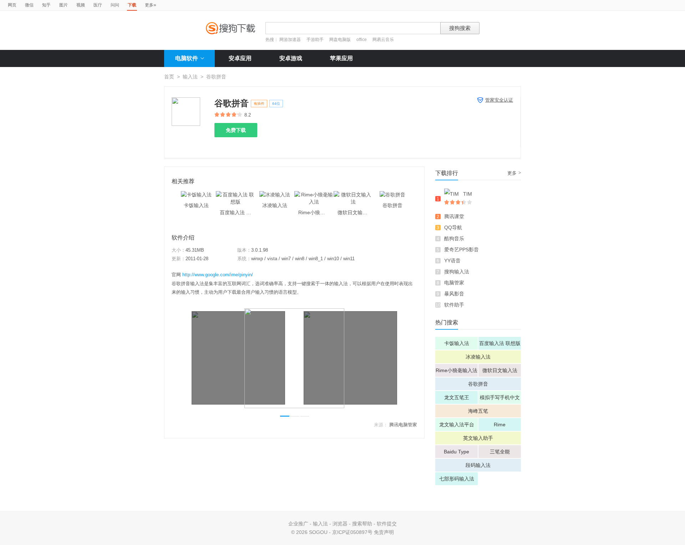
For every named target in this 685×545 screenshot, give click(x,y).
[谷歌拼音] (392, 194)
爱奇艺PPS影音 (461, 249)
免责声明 (384, 532)
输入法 (190, 76)
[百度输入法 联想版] (235, 194)
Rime (500, 424)
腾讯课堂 (454, 216)
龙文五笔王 (456, 397)
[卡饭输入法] (196, 194)
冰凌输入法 (478, 357)
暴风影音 (454, 294)
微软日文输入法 (499, 370)
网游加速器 (290, 39)
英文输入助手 (478, 438)
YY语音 (452, 260)
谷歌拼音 (478, 384)
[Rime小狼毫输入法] (314, 194)
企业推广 (298, 523)
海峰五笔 (478, 411)
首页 (169, 76)
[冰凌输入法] (274, 194)
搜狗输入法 (456, 271)
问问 (115, 4)
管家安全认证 (499, 100)
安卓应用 (240, 58)
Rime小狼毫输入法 (456, 370)
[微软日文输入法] (353, 194)
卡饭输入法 (456, 343)
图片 (63, 4)
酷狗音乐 (454, 238)
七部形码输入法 (456, 479)
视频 (80, 4)
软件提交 (387, 523)
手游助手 (315, 39)
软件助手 (454, 305)
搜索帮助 (362, 523)
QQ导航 (453, 227)
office (362, 39)
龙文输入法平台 (456, 424)
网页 (12, 4)
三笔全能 (500, 451)
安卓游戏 (290, 58)
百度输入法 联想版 (500, 343)
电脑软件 (186, 58)
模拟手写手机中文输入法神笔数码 (500, 399)
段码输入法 (478, 465)
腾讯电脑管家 (403, 424)
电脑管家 (454, 283)
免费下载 (236, 130)
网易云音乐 (383, 39)
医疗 (97, 4)
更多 (150, 4)
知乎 (46, 4)
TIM (467, 194)
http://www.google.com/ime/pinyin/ (217, 274)
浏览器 (340, 523)
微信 (29, 4)
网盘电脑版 (340, 39)
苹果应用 (341, 58)
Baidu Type (456, 451)
